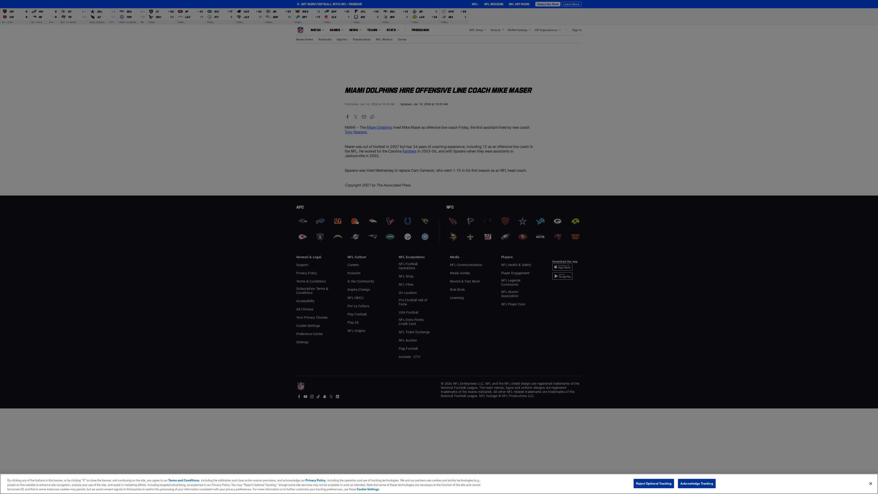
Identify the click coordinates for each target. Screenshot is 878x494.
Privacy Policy (315, 480)
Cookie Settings (368, 489)
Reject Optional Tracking (654, 483)
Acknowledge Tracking (696, 483)
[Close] (871, 483)
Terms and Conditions (183, 480)
